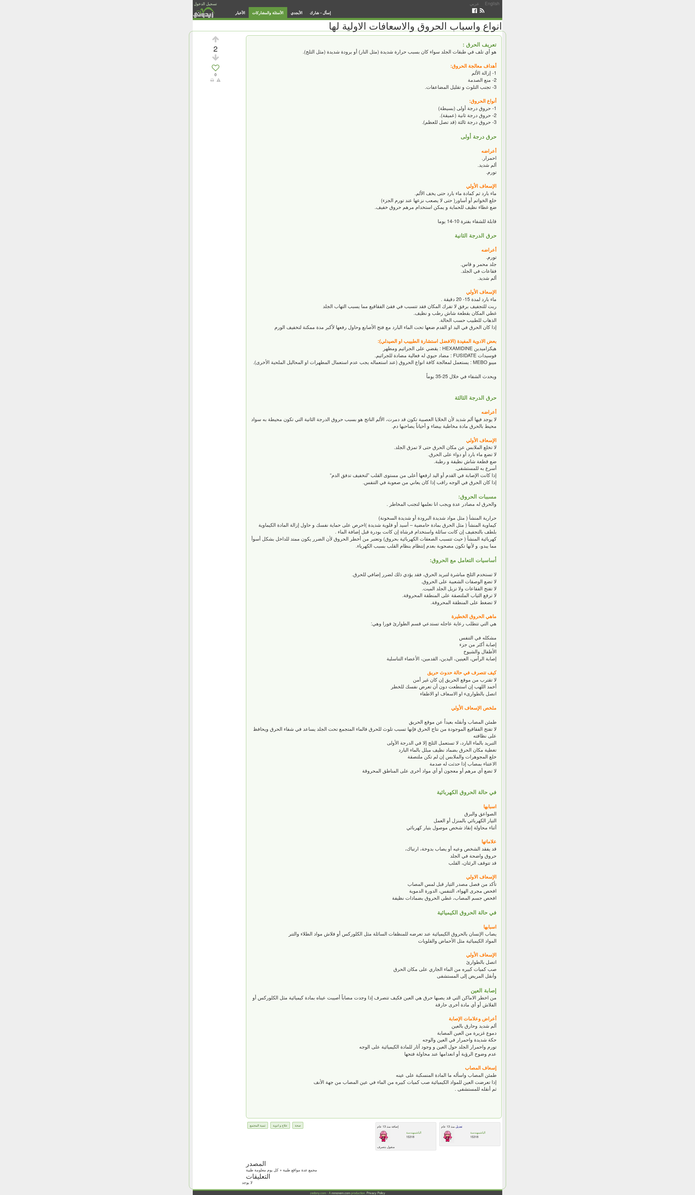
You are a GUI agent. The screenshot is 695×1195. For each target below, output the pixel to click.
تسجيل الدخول (205, 3)
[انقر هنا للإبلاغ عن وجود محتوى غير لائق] (218, 80)
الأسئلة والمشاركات (267, 12)
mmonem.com (340, 1193)
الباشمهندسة (413, 1132)
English (492, 3)
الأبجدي (296, 12)
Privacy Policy (376, 1193)
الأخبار (240, 12)
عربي (474, 3)
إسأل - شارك (320, 12)
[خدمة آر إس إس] (482, 10)
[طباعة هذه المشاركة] (212, 80)
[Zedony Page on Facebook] (474, 10)
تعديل (458, 1126)
